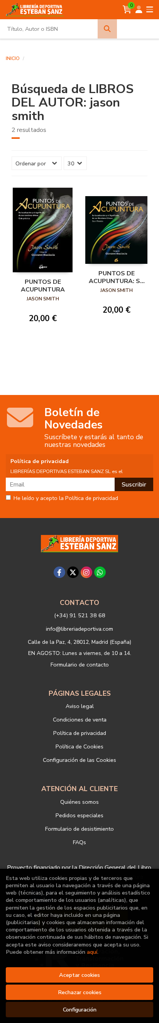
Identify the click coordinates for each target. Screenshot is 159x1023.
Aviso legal (80, 706)
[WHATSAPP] (100, 572)
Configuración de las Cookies (79, 760)
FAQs (79, 842)
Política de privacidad (79, 733)
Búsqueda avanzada (137, 29)
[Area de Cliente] (138, 9)
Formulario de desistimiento (79, 829)
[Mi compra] (127, 9)
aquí (92, 952)
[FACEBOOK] (59, 572)
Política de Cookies (79, 746)
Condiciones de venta (80, 719)
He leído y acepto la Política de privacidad (66, 498)
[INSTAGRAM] (86, 572)
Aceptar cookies (79, 975)
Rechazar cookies (79, 992)
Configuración (79, 1009)
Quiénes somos (79, 802)
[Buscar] (107, 28)
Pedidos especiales (79, 815)
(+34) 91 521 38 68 (79, 615)
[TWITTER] (73, 572)
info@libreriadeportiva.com (79, 629)
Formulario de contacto (80, 664)
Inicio (13, 58)
